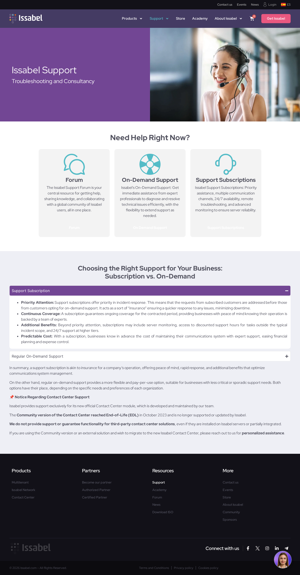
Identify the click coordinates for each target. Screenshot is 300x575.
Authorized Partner (96, 490)
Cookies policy (208, 568)
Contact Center (23, 497)
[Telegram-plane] (286, 548)
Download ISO (162, 512)
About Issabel (233, 505)
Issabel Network (23, 490)
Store (180, 18)
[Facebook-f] (248, 548)
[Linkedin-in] (277, 548)
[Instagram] (267, 548)
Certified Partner (94, 497)
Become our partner (97, 482)
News (255, 5)
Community (231, 512)
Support (156, 18)
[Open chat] (282, 559)
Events (241, 5)
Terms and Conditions (154, 568)
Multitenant (20, 482)
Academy (200, 18)
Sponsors (230, 520)
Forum (157, 497)
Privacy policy (183, 568)
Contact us (224, 5)
